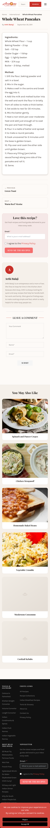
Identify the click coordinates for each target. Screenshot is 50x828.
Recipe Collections (27, 696)
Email (7, 231)
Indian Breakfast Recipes (30, 700)
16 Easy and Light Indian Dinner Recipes (9, 788)
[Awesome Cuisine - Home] (9, 4)
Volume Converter (9, 708)
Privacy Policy (28, 243)
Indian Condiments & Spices (8, 720)
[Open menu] (45, 4)
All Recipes (24, 691)
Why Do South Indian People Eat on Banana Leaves (9, 799)
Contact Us (24, 713)
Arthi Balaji (9, 25)
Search (35, 4)
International (14, 14)
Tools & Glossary (27, 704)
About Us (23, 709)
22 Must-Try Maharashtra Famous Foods (8, 754)
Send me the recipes (18, 250)
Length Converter (9, 713)
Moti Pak (5, 762)
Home (4, 14)
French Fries (7, 767)
